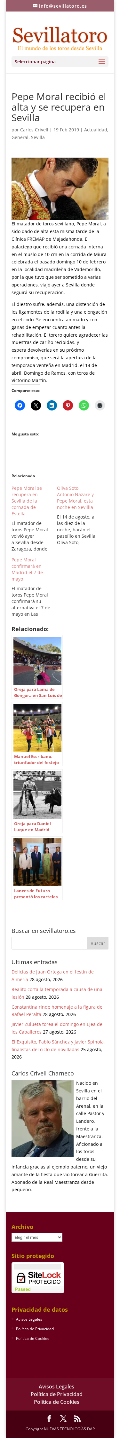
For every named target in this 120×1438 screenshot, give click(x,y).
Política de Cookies (32, 1338)
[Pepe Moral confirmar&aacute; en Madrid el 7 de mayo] (34, 587)
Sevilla (38, 137)
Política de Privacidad (35, 1329)
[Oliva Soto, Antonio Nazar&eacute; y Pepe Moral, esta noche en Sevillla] (79, 515)
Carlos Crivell (34, 130)
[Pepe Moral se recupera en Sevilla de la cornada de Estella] (34, 518)
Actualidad (95, 130)
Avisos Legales (29, 1319)
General (20, 137)
